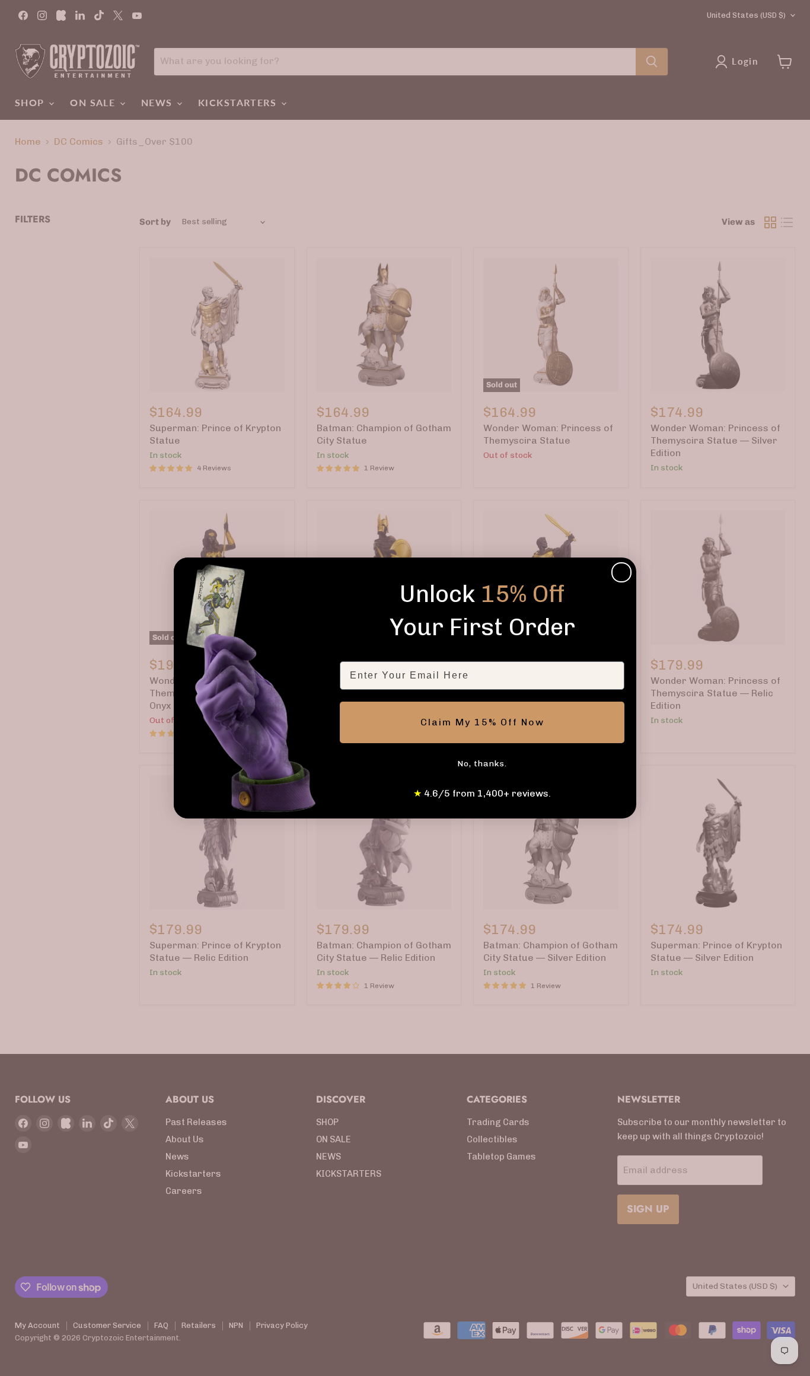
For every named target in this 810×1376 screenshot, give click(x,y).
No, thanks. (482, 764)
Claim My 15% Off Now (482, 722)
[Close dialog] (621, 572)
